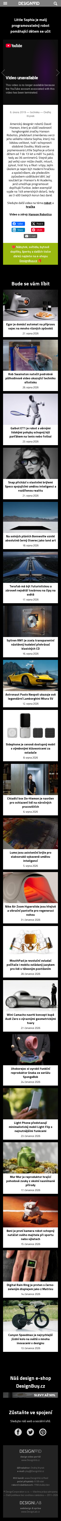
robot (48, 203)
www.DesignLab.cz (30, 1511)
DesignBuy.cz (28, 260)
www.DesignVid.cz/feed (36, 1478)
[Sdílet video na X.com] (38, 222)
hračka (30, 206)
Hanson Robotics (40, 214)
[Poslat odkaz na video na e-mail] (30, 234)
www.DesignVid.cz (30, 1460)
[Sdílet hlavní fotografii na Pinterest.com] (38, 228)
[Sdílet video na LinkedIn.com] (18, 228)
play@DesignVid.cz (34, 1471)
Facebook (18, 1432)
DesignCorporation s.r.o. (18, 1491)
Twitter (30, 1432)
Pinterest (42, 1432)
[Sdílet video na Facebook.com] (18, 222)
